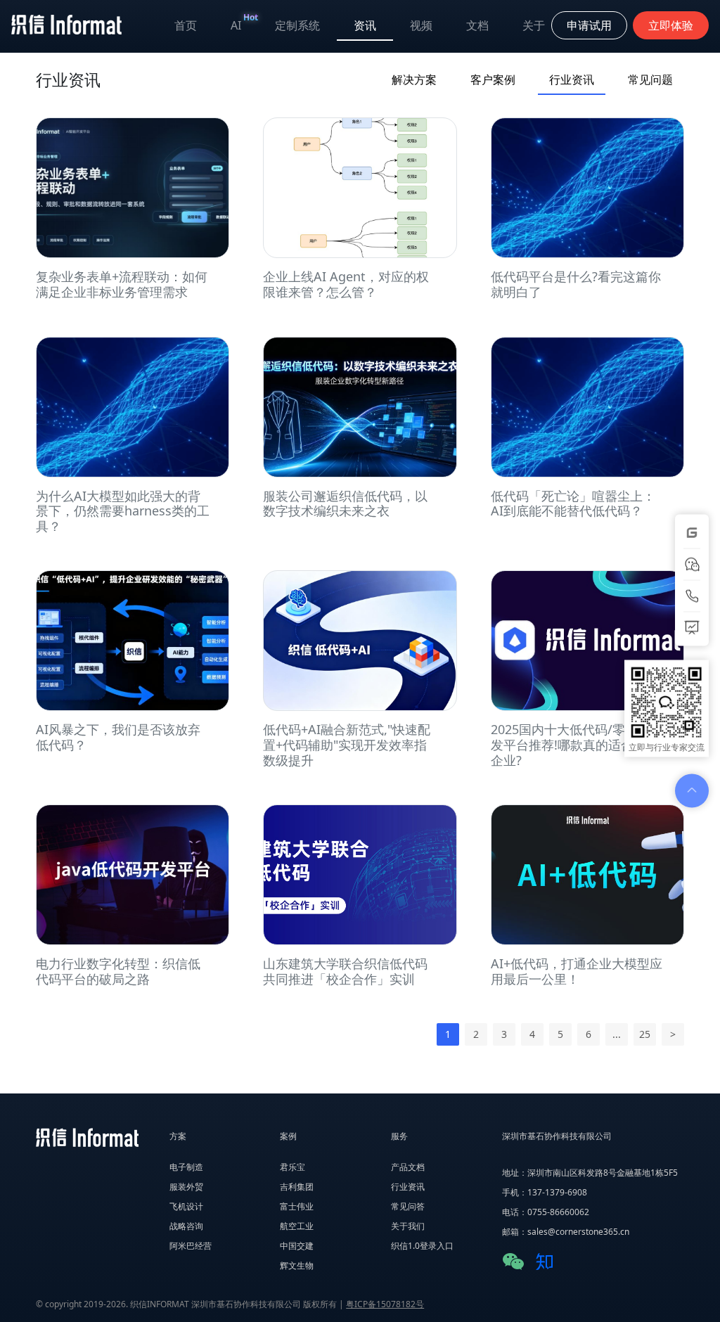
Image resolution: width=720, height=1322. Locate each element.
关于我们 (408, 1226)
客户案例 (492, 79)
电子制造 (186, 1167)
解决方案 (414, 79)
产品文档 (408, 1167)
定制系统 (297, 25)
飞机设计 (186, 1206)
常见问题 (650, 79)
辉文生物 (297, 1265)
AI (244, 22)
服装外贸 (186, 1187)
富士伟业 (297, 1206)
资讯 (365, 25)
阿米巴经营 (190, 1246)
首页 (185, 25)
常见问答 (408, 1206)
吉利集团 (297, 1187)
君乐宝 (292, 1167)
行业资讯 (571, 79)
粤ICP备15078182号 (385, 1304)
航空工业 (297, 1226)
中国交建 (297, 1246)
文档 (477, 25)
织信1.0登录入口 (422, 1246)
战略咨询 (186, 1226)
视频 (421, 25)
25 (644, 1034)
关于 (533, 25)
